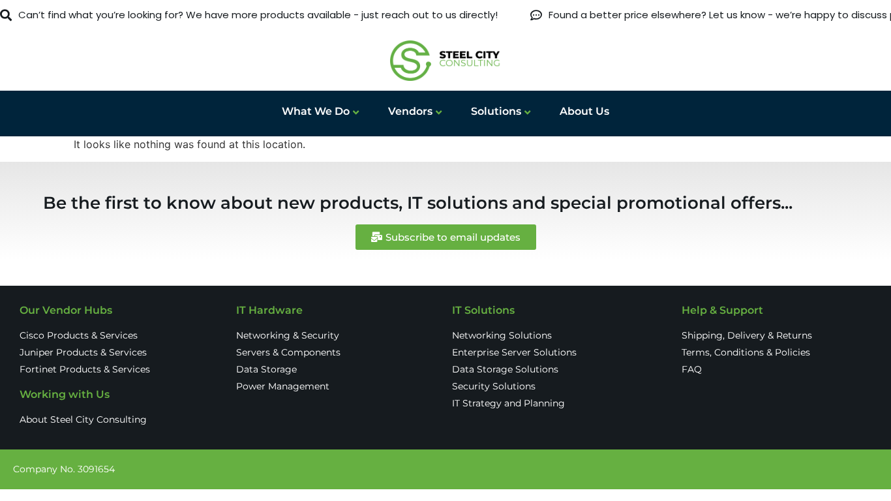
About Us (584, 111)
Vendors (410, 111)
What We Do (316, 111)
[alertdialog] (445, 15)
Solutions (496, 111)
